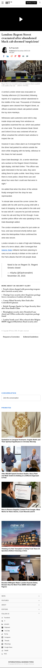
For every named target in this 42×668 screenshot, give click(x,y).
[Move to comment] (27, 56)
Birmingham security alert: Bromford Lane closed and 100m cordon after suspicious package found (21, 314)
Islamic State (7, 250)
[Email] (23, 56)
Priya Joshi (15, 48)
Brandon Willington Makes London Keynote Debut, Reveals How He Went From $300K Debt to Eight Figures (20, 585)
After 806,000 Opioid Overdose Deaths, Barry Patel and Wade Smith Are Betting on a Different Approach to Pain (20, 476)
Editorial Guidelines (30, 337)
